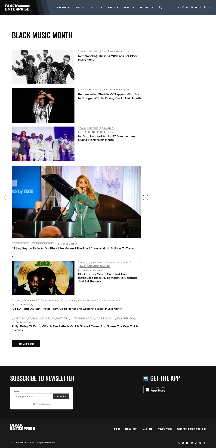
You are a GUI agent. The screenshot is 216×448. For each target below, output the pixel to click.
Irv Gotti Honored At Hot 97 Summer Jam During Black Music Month (106, 138)
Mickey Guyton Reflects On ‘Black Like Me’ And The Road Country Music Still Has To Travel (73, 248)
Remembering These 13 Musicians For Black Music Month (107, 57)
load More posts (26, 344)
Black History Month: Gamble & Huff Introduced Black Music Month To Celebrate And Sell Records (107, 277)
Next (145, 197)
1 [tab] (12, 256)
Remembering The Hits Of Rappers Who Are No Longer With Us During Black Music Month (109, 96)
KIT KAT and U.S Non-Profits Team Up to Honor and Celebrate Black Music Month (67, 309)
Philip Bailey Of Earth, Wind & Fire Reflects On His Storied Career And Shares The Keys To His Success (75, 328)
